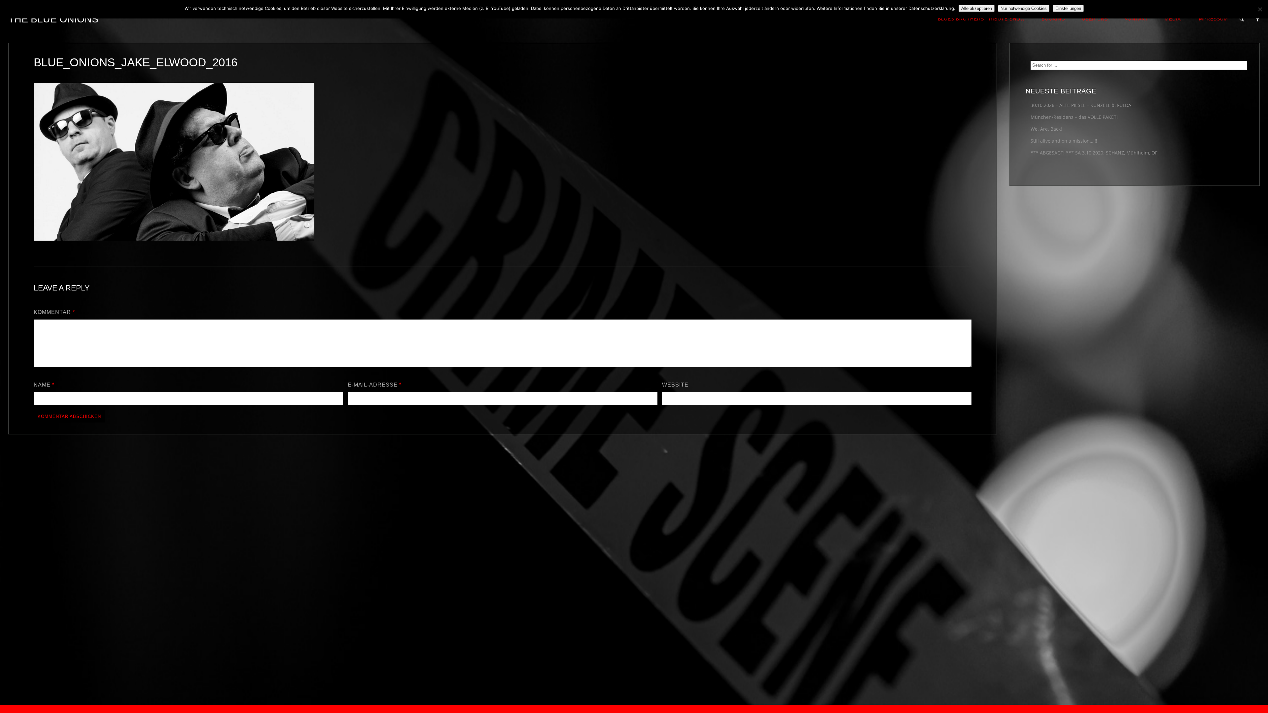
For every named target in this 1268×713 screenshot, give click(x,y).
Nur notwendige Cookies (1024, 8)
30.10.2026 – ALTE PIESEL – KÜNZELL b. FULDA (1081, 105)
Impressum (1212, 18)
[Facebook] (1258, 19)
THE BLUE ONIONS (53, 19)
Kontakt (1136, 18)
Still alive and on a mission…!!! (1064, 141)
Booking (1053, 18)
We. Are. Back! (1046, 129)
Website (675, 385)
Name (44, 385)
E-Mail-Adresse (375, 385)
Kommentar (54, 312)
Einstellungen (1068, 8)
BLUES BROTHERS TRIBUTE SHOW (981, 18)
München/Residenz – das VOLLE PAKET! (1074, 117)
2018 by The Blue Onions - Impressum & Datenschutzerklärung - (634, 709)
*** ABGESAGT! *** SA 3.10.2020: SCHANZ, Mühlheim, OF (1094, 153)
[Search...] (1242, 19)
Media (1173, 18)
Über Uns (1095, 18)
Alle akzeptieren (976, 8)
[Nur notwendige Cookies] (1259, 9)
